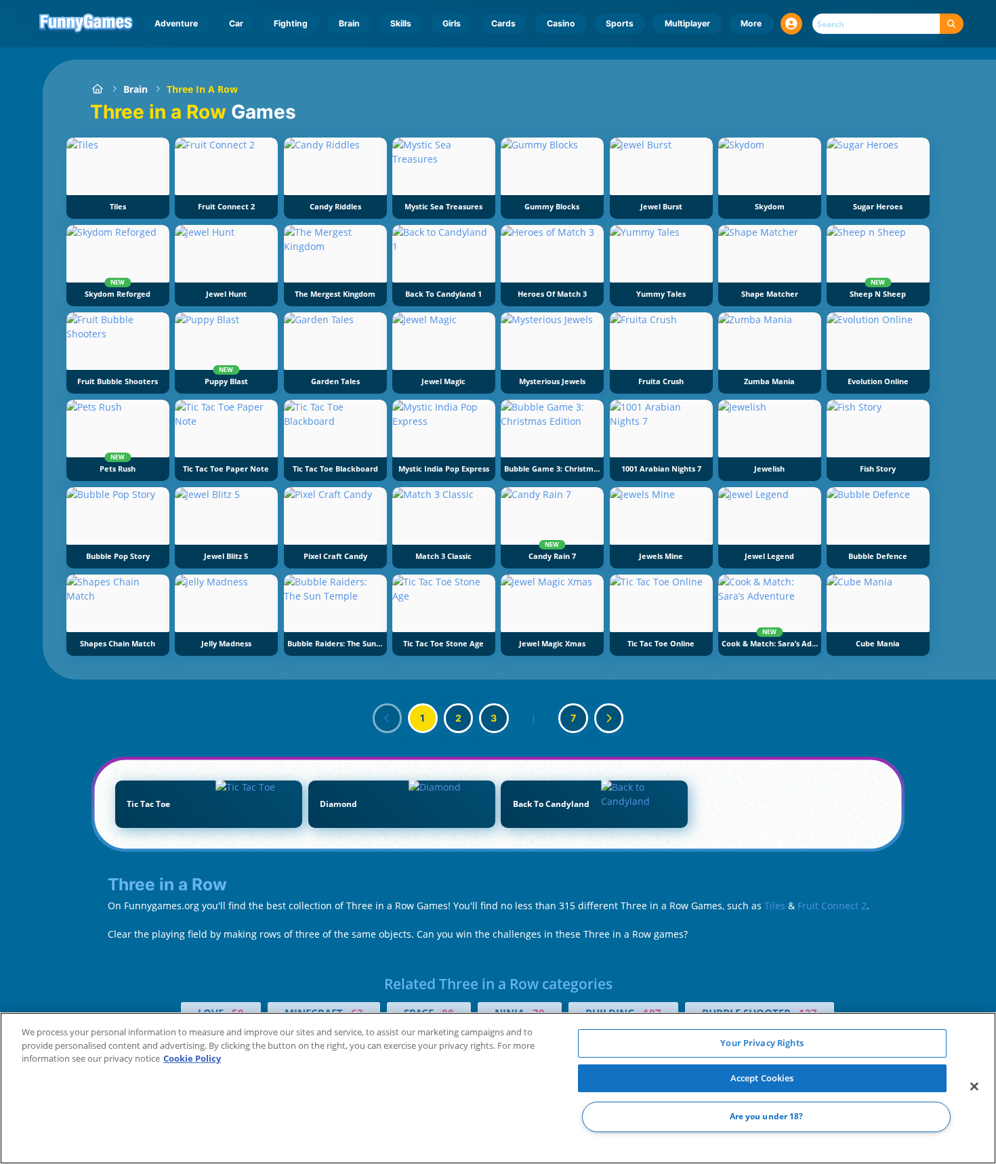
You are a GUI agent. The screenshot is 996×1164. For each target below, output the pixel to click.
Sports (620, 23)
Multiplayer (687, 23)
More (751, 23)
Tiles (774, 905)
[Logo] (86, 23)
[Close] (974, 1087)
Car (236, 23)
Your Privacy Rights (761, 1043)
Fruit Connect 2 (832, 905)
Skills (400, 23)
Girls (451, 23)
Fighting (291, 23)
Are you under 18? (767, 1117)
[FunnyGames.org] (97, 89)
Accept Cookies (762, 1078)
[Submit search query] (951, 24)
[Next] (609, 718)
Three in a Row (202, 89)
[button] (791, 24)
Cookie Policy (192, 1058)
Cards (503, 23)
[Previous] (387, 718)
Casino (561, 23)
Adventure (176, 23)
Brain (349, 23)
